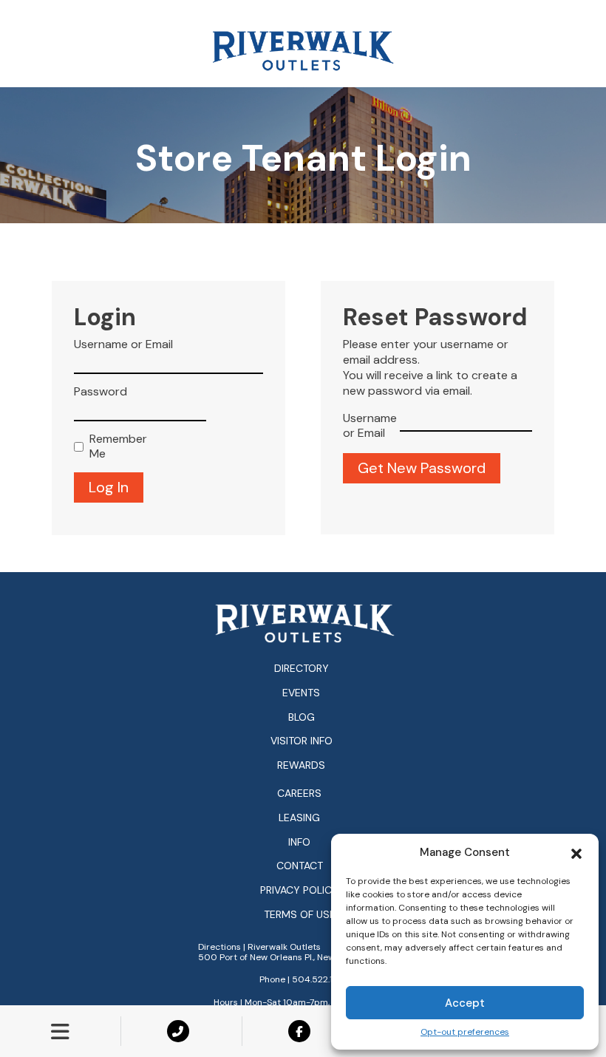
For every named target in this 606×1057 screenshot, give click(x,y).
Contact (299, 866)
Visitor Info (301, 740)
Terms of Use (300, 914)
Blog (301, 717)
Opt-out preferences (465, 1032)
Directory (301, 668)
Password (100, 391)
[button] (576, 852)
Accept (465, 1003)
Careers (299, 793)
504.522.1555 (321, 979)
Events (301, 692)
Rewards (301, 765)
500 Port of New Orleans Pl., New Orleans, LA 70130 (305, 957)
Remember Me (114, 447)
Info (299, 842)
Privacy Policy (299, 890)
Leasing (299, 818)
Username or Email (123, 344)
